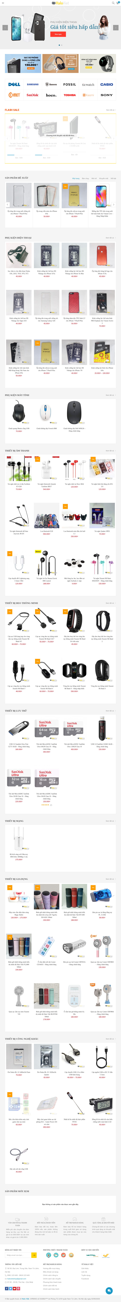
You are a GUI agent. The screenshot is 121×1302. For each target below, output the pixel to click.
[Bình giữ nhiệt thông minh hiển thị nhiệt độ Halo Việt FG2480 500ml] (19, 946)
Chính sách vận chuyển (52, 1279)
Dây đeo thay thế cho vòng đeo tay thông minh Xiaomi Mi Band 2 (102, 639)
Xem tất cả (110, 110)
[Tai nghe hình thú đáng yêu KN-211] (102, 468)
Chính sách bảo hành (51, 1289)
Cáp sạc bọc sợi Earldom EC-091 (74, 211)
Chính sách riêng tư (50, 1275)
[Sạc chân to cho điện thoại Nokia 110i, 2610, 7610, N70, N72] (19, 255)
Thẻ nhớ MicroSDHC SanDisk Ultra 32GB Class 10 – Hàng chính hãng (19, 796)
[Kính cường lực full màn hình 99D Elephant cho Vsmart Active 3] (102, 302)
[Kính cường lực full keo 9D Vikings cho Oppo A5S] (19, 302)
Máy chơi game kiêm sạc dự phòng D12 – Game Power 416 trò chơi (46, 1122)
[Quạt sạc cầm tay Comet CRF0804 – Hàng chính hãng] (102, 996)
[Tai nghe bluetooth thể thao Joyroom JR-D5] (19, 515)
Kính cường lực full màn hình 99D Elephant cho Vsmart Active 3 (102, 320)
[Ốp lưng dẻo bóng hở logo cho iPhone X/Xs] (102, 255)
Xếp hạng (75, 178)
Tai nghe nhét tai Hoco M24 (74, 484)
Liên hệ (84, 1272)
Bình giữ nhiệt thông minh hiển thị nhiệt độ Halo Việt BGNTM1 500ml (47, 1014)
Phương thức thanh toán (52, 1282)
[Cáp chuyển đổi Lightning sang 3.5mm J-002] (19, 562)
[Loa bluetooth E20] (46, 515)
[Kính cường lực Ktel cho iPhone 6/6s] (102, 352)
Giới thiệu (85, 1268)
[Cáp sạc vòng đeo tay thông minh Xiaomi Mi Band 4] (46, 670)
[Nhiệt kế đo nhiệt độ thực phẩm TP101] (74, 1103)
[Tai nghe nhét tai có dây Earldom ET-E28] (19, 468)
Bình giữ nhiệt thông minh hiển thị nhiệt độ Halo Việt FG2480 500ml (18, 964)
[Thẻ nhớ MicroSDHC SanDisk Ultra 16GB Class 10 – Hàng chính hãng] (46, 778)
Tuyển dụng (85, 1275)
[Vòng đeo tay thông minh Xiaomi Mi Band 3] (102, 670)
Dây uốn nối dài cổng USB (19, 1169)
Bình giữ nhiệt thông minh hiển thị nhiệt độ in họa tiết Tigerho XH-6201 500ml (46, 915)
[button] (117, 3)
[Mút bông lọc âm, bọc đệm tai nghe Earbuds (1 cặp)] (74, 562)
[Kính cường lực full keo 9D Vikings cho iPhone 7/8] (74, 352)
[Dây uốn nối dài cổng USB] (19, 1153)
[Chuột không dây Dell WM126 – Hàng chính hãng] (74, 413)
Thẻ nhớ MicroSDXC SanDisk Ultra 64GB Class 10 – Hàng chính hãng (46, 746)
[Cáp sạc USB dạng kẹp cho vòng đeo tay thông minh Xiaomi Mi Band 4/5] (19, 621)
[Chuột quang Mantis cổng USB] (19, 413)
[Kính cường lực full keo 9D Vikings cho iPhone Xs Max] (74, 255)
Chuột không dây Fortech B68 (47, 428)
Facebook (85, 1279)
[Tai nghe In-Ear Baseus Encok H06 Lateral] (46, 562)
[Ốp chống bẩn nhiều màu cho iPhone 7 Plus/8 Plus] (46, 195)
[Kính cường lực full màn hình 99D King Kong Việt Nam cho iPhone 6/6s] (19, 352)
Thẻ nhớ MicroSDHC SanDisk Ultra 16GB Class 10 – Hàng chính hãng (46, 796)
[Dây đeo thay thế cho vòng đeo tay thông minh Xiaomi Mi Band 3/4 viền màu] (74, 621)
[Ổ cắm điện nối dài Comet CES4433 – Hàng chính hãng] (46, 946)
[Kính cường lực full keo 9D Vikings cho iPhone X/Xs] (46, 255)
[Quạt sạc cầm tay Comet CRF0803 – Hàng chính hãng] (102, 946)
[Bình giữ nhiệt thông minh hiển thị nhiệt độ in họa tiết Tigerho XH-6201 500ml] (46, 896)
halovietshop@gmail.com (16, 1279)
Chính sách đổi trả (50, 1286)
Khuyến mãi (103, 178)
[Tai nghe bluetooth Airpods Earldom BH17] (46, 468)
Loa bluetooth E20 (46, 531)
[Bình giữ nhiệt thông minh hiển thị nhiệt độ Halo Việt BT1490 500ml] (74, 896)
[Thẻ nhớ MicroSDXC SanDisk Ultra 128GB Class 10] (74, 728)
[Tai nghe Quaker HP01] (102, 515)
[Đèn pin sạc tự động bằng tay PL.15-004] (102, 896)
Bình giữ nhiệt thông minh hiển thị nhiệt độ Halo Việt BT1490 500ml (74, 915)
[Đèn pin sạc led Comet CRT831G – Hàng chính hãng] (74, 946)
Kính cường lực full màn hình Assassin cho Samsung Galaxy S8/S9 (19, 213)
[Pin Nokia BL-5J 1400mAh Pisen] (19, 1056)
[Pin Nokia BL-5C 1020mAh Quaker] (46, 1056)
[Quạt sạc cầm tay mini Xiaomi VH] (19, 996)
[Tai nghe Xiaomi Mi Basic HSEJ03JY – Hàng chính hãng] (102, 562)
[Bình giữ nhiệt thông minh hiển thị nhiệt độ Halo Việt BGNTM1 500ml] (46, 996)
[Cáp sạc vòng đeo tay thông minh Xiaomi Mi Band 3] (19, 670)
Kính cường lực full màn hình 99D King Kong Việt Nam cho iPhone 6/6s (19, 370)
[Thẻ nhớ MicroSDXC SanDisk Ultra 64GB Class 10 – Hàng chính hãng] (46, 728)
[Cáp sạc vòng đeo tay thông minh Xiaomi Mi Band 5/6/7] (46, 621)
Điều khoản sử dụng (50, 1272)
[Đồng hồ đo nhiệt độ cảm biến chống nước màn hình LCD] (102, 1103)
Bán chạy (85, 178)
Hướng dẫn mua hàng (51, 1268)
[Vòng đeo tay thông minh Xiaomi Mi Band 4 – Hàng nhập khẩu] (74, 670)
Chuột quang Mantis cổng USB (19, 428)
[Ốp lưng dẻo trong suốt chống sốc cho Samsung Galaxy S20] (46, 302)
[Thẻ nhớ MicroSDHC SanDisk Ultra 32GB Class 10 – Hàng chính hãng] (19, 778)
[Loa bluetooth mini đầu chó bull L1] (74, 515)
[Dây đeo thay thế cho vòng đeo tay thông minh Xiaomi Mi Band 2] (102, 621)
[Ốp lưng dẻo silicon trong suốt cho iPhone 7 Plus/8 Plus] (46, 352)
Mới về (94, 178)
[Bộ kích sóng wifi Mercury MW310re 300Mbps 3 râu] (19, 838)
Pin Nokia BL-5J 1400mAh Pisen (19, 1072)
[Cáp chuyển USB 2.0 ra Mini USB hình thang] (74, 1056)
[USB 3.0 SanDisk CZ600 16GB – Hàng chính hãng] (102, 728)
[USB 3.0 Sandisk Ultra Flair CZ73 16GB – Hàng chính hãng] (19, 728)
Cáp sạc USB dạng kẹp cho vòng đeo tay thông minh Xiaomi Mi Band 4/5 (19, 639)
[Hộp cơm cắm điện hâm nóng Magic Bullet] (19, 896)
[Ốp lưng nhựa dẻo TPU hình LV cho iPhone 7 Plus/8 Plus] (74, 302)
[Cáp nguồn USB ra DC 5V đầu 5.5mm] (102, 1056)
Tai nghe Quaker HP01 (102, 531)
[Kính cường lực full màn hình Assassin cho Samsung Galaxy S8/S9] (19, 195)
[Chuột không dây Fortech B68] (46, 413)
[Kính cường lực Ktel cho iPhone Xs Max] (102, 195)
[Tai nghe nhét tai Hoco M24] (74, 468)
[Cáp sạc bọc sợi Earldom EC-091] (74, 195)
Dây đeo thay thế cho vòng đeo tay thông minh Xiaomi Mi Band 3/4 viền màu (74, 639)
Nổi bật (113, 178)
